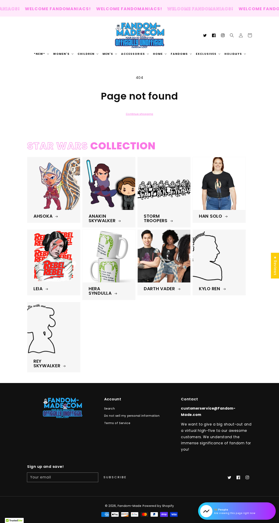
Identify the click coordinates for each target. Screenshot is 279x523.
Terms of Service (117, 423)
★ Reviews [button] (275, 265)
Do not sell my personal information (132, 416)
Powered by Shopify (158, 506)
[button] (231, 35)
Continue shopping (139, 114)
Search (109, 409)
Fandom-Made (130, 506)
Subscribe (115, 477)
